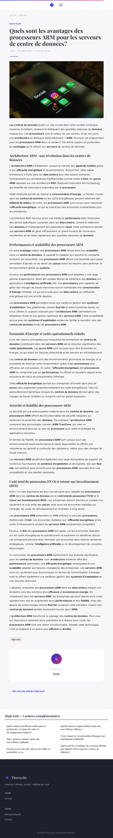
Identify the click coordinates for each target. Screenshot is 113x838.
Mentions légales (13, 814)
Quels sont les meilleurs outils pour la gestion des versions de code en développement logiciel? (26, 729)
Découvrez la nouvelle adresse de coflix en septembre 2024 (28, 750)
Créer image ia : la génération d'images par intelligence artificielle (83, 737)
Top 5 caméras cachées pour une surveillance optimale (23, 741)
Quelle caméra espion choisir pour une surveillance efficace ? (81, 728)
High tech (23, 15)
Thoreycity (19, 777)
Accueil (12, 15)
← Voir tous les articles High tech (27, 691)
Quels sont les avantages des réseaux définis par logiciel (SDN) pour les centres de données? (83, 748)
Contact (8, 819)
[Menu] (61, 5)
